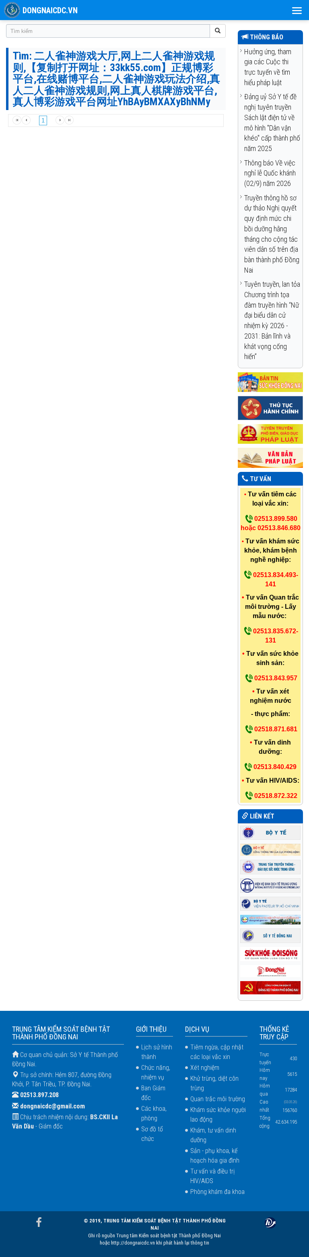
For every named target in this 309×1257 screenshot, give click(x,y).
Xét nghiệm (204, 1067)
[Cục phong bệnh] (270, 849)
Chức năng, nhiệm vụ (155, 1072)
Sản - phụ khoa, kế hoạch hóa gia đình (214, 1155)
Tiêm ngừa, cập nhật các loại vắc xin (216, 1052)
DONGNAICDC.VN (50, 10)
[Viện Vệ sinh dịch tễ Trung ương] (270, 885)
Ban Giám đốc (153, 1093)
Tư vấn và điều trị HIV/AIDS (212, 1176)
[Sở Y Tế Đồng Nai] (270, 935)
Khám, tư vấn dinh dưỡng (213, 1135)
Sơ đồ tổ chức (152, 1134)
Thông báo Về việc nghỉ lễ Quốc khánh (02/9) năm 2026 (270, 173)
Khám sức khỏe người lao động (218, 1114)
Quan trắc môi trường (217, 1099)
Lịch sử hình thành (156, 1052)
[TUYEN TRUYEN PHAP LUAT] (270, 434)
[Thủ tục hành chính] (270, 408)
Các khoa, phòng (154, 1113)
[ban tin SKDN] (270, 382)
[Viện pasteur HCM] (270, 903)
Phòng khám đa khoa (217, 1192)
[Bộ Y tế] (270, 831)
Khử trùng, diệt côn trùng (214, 1083)
